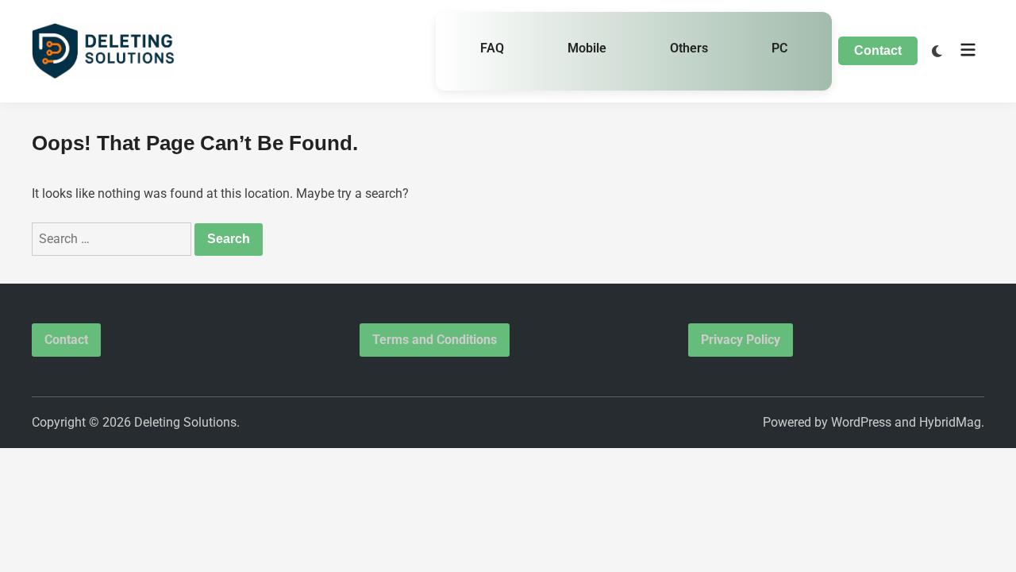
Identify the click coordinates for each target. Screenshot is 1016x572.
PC (779, 48)
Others (689, 48)
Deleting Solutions (185, 422)
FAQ (492, 48)
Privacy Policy (740, 339)
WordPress (861, 422)
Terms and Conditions (434, 339)
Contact (878, 50)
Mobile (587, 48)
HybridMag (950, 422)
